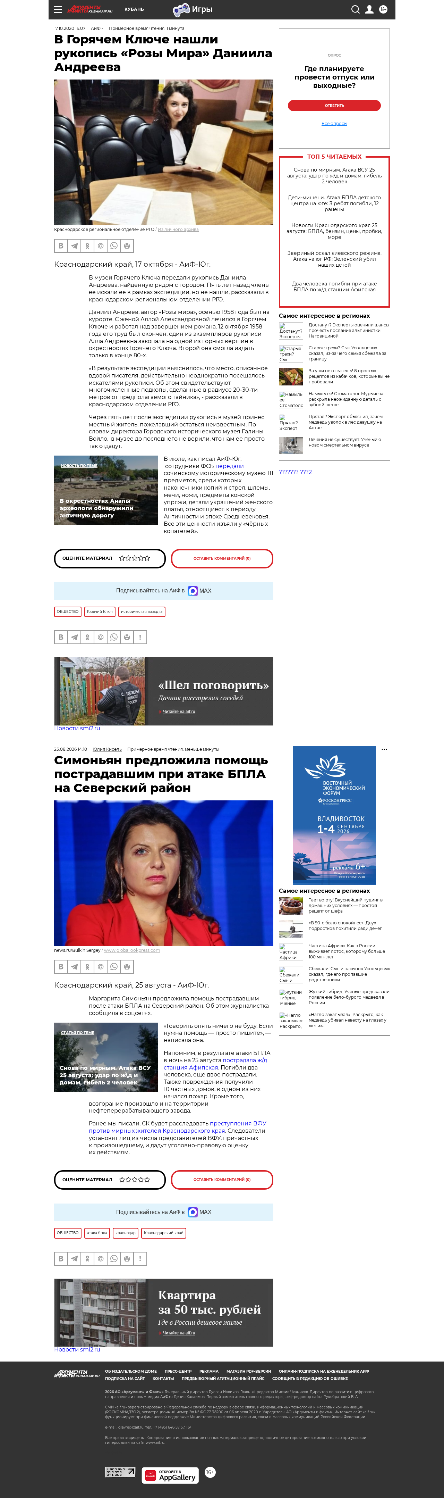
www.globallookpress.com (132, 950)
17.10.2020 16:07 (69, 28)
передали (229, 466)
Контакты (163, 1378)
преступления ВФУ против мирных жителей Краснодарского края (177, 1127)
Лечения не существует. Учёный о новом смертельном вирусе (345, 442)
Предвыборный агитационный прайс (223, 1378)
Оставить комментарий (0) (222, 558)
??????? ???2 (295, 472)
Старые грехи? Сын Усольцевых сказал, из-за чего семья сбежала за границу (347, 353)
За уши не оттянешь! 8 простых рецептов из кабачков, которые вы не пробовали (349, 376)
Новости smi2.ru (77, 728)
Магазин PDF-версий (249, 1371)
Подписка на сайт (125, 1378)
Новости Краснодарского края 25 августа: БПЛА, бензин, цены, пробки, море (334, 231)
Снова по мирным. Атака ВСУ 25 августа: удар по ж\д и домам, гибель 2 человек (334, 176)
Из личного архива (178, 229)
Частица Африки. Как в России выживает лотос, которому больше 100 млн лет (347, 951)
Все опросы (334, 124)
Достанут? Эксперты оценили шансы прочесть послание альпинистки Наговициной (349, 330)
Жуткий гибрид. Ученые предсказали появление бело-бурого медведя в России (349, 997)
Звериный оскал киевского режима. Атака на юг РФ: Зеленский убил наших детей (335, 259)
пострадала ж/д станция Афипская (215, 1064)
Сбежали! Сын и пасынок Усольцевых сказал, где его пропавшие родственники (349, 974)
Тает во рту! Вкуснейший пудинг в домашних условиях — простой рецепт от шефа (346, 905)
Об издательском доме (131, 1371)
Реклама (209, 1371)
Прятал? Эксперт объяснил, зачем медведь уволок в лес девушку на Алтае (346, 422)
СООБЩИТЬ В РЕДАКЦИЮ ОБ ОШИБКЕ (310, 1378)
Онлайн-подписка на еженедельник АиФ (324, 1371)
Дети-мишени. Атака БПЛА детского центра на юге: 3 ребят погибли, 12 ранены (334, 204)
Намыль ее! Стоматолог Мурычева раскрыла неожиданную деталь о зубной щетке (346, 399)
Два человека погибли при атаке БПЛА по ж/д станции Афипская (334, 287)
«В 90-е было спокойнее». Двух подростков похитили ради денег (345, 925)
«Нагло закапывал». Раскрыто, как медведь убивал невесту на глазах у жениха (347, 1020)
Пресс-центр (178, 1371)
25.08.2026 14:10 (70, 749)
